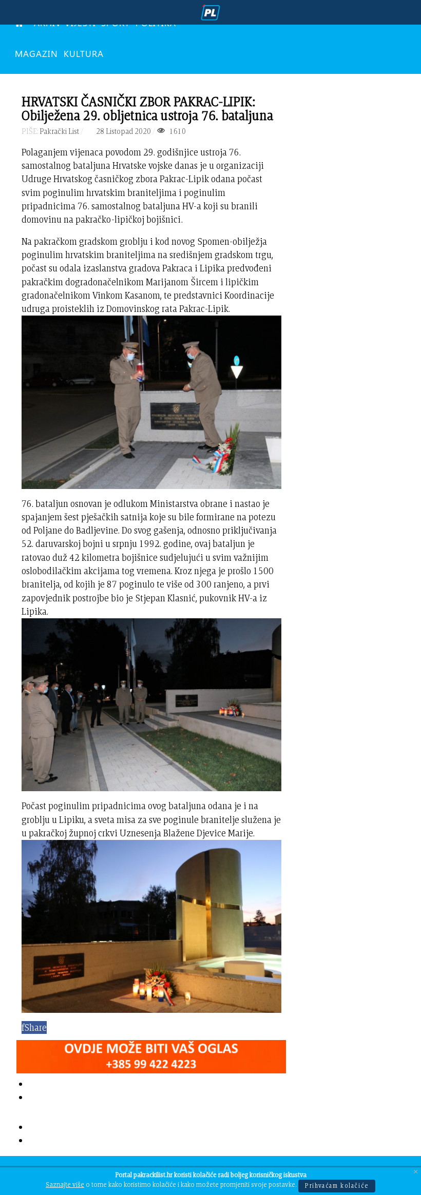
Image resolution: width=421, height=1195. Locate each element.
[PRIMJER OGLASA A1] (151, 1054)
